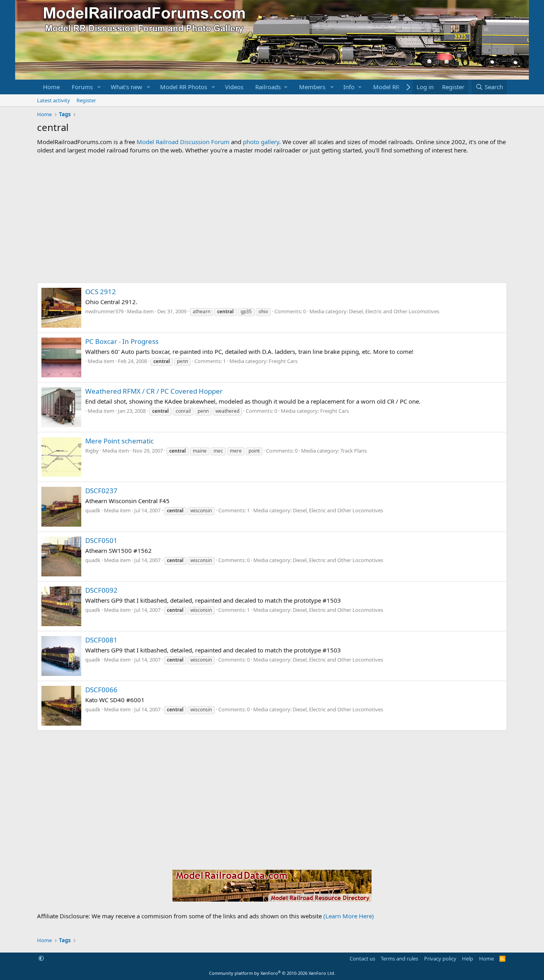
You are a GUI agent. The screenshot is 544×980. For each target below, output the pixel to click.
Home (51, 87)
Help (467, 958)
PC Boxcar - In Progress (122, 341)
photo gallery (261, 142)
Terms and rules (399, 958)
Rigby (92, 450)
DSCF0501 (101, 540)
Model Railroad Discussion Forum (183, 142)
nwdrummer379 (104, 311)
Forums (82, 87)
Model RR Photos (183, 87)
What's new (126, 87)
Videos (234, 87)
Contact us (362, 958)
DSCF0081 (101, 639)
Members (312, 87)
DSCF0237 (101, 490)
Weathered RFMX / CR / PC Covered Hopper (154, 391)
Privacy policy (440, 958)
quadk (92, 510)
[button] (99, 87)
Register (86, 100)
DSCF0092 (101, 590)
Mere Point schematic (119, 440)
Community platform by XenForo (272, 973)
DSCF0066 (101, 689)
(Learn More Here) (348, 916)
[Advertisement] (272, 218)
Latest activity (53, 100)
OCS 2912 (100, 291)
